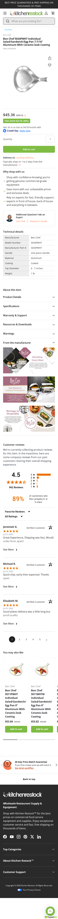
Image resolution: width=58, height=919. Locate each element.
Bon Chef (7, 35)
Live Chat (20, 221)
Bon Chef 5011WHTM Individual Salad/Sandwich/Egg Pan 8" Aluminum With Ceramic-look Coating (41, 703)
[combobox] (29, 21)
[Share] (49, 58)
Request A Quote (38, 221)
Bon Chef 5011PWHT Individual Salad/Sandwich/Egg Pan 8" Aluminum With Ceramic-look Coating (15, 703)
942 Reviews (19, 487)
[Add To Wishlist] (49, 65)
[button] (53, 13)
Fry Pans (8, 29)
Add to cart (29, 149)
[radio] (43, 475)
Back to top (29, 779)
